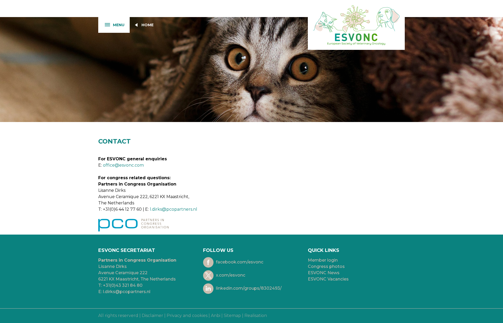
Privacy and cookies (187, 315)
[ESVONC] (356, 25)
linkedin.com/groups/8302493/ (248, 288)
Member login (323, 260)
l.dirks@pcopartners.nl (173, 209)
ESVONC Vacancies (328, 279)
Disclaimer (152, 315)
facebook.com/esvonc (239, 262)
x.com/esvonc (230, 275)
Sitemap (232, 315)
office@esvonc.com (123, 165)
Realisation (255, 315)
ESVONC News (324, 272)
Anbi (215, 315)
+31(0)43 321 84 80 (123, 285)
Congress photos (326, 266)
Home (147, 25)
